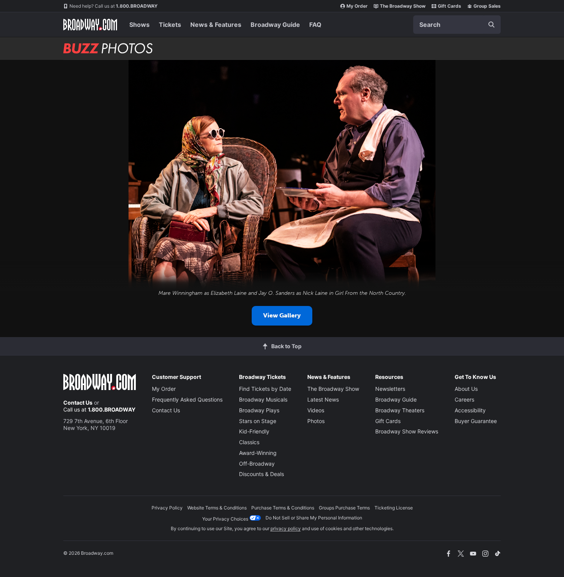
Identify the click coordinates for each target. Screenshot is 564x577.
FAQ (315, 24)
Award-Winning (258, 453)
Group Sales (487, 6)
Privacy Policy (167, 508)
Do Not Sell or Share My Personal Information (314, 518)
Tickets (170, 24)
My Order (357, 6)
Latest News (323, 399)
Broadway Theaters (399, 410)
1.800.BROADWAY (113, 6)
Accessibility (470, 410)
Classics (249, 442)
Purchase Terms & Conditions (282, 508)
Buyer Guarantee (476, 421)
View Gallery (282, 315)
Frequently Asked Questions (187, 399)
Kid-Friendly (254, 431)
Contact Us (77, 402)
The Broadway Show (402, 6)
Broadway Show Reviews (406, 431)
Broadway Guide (275, 24)
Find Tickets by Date (265, 388)
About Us (466, 388)
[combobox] (457, 24)
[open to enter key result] (491, 24)
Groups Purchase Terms (344, 508)
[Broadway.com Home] (90, 24)
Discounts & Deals (261, 474)
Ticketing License (393, 508)
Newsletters (390, 388)
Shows (139, 24)
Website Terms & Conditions (217, 508)
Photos (316, 421)
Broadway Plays (259, 410)
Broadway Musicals (263, 399)
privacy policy (285, 528)
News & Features (215, 24)
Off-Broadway (257, 463)
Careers (464, 399)
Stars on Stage (257, 421)
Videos (315, 410)
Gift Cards (449, 6)
